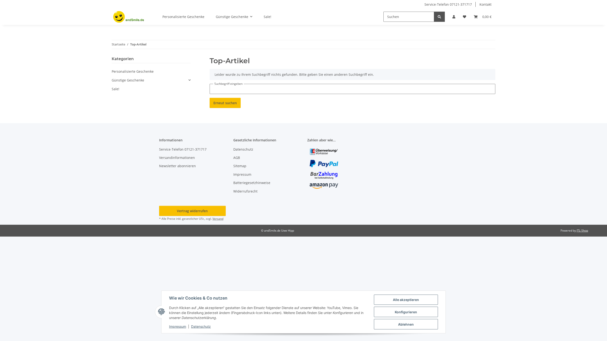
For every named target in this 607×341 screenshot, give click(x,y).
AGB (236, 157)
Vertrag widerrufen (192, 211)
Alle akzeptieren (406, 300)
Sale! (115, 89)
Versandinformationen (177, 157)
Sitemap (239, 166)
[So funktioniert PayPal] (324, 163)
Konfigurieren (406, 312)
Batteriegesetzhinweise (251, 182)
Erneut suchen (225, 103)
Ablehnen (406, 324)
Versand (217, 219)
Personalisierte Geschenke (133, 71)
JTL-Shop (582, 231)
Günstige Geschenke (128, 80)
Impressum (177, 326)
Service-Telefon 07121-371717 (448, 4)
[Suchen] (439, 17)
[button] (454, 17)
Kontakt (485, 4)
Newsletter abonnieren (177, 166)
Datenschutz (201, 326)
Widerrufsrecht (245, 191)
